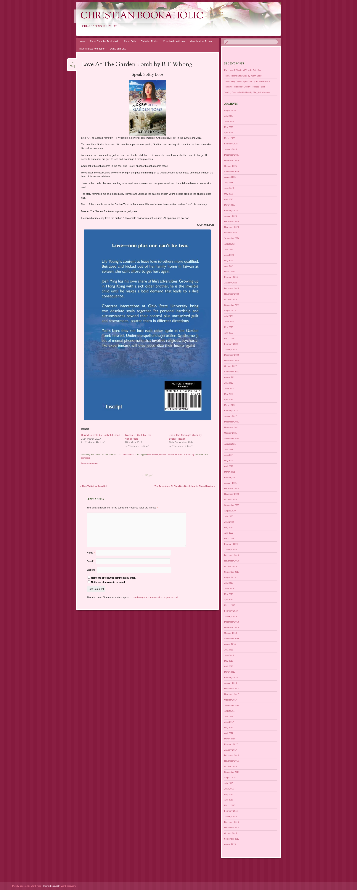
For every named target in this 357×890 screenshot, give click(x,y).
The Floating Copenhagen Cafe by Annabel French (247, 81)
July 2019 (228, 583)
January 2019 (230, 616)
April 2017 (228, 733)
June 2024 (229, 255)
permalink (85, 458)
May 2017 (228, 727)
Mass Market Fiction (201, 41)
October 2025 (230, 166)
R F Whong (189, 454)
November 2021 (231, 427)
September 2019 (231, 572)
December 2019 (231, 555)
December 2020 (231, 488)
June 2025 (229, 188)
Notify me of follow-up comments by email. (113, 578)
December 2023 (231, 288)
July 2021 (228, 449)
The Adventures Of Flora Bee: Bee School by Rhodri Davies (185, 486)
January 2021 (230, 483)
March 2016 (229, 805)
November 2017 (231, 694)
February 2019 (231, 611)
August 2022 (230, 377)
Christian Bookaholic (142, 16)
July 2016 (228, 783)
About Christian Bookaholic (104, 41)
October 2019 (230, 566)
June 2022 (229, 388)
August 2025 (230, 177)
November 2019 (231, 561)
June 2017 (229, 722)
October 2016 (230, 766)
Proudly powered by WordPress (26, 886)
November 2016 (231, 761)
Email (90, 561)
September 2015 (231, 839)
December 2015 (231, 822)
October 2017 (230, 700)
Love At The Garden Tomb (171, 454)
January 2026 (230, 149)
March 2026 (229, 138)
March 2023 (229, 338)
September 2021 (231, 438)
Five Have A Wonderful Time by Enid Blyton (243, 70)
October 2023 (230, 299)
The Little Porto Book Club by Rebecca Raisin (244, 87)
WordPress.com (68, 886)
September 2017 (231, 705)
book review (152, 454)
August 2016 (230, 777)
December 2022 (231, 355)
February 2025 (231, 210)
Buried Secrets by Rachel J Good (100, 434)
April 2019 (228, 600)
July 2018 (228, 650)
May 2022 (228, 394)
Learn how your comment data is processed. (154, 597)
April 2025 (228, 199)
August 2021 (230, 444)
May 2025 (228, 194)
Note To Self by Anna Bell (93, 486)
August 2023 (230, 310)
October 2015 (230, 833)
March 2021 (229, 472)
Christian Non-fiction (174, 41)
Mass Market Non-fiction (92, 48)
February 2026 (231, 144)
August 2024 (230, 244)
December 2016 (231, 755)
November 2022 (231, 360)
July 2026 (228, 116)
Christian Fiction (149, 41)
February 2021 (231, 477)
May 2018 (228, 661)
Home (82, 41)
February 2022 (231, 410)
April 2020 (228, 533)
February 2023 (231, 344)
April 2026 (228, 132)
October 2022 (230, 366)
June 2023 (229, 321)
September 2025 (231, 171)
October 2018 (230, 633)
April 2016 (228, 800)
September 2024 (231, 238)
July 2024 (228, 249)
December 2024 (231, 221)
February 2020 (231, 544)
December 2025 (231, 155)
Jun (72, 63)
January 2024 (230, 283)
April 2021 (228, 466)
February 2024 (231, 277)
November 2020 (231, 494)
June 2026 (229, 121)
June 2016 (229, 789)
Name (91, 552)
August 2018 (230, 644)
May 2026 (228, 127)
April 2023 (228, 333)
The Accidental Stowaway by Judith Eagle (243, 76)
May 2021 (228, 461)
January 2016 (230, 816)
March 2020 (229, 538)
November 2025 (231, 160)
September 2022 (231, 372)
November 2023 (231, 294)
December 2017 (231, 689)
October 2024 (230, 233)
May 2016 (228, 794)
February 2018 (231, 677)
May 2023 (228, 327)
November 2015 (231, 828)
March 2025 (229, 205)
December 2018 (231, 622)
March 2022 (229, 405)
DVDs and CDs (118, 48)
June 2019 (229, 588)
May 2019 (228, 594)
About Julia (130, 41)
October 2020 (230, 499)
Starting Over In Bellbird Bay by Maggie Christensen (247, 92)
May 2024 (228, 260)
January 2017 (230, 750)
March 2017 (229, 739)
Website (91, 570)
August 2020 (230, 511)
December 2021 (231, 422)
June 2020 (229, 522)
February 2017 (231, 744)
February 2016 (231, 811)
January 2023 (230, 349)
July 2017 (228, 716)
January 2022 (230, 416)
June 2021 (229, 455)
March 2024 (229, 271)
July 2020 (228, 516)
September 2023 (231, 305)
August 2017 (230, 711)
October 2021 (230, 433)
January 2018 (230, 683)
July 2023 (228, 316)
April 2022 (228, 399)
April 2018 (228, 666)
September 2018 (231, 638)
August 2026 (230, 110)
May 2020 (228, 527)
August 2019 (230, 577)
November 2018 (231, 627)
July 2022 (228, 383)
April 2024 (228, 266)
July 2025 (228, 182)
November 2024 (231, 227)
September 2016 (231, 772)
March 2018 (229, 672)
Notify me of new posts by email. (108, 582)
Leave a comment (89, 463)
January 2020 (230, 549)
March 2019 (229, 605)
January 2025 (230, 216)
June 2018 (229, 655)
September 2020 (231, 505)
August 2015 (230, 844)
